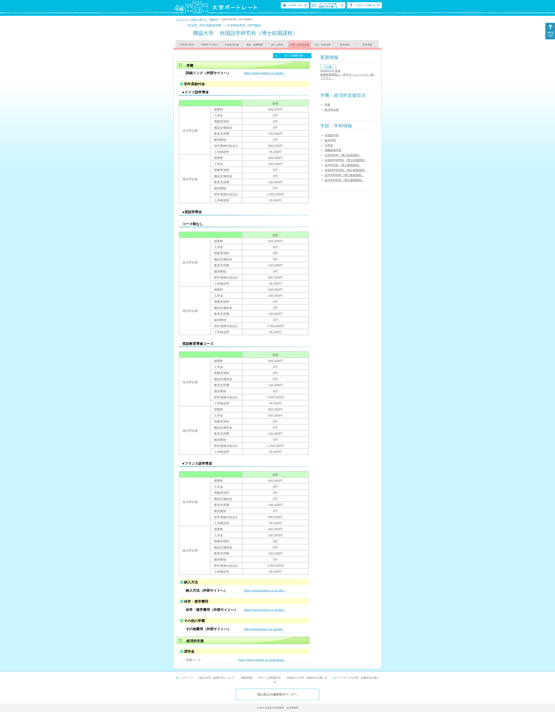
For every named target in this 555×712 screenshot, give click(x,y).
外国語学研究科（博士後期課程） (346, 170)
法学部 (329, 145)
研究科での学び (209, 44)
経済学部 (330, 140)
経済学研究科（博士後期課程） (344, 180)
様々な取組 (277, 44)
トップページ (182, 19)
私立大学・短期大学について (217, 677)
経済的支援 (332, 109)
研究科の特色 (187, 44)
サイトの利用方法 (270, 677)
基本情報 (367, 44)
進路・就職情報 (254, 44)
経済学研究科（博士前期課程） (344, 175)
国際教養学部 (333, 150)
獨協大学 (214, 19)
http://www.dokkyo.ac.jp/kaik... (264, 629)
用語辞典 (247, 677)
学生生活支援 (232, 44)
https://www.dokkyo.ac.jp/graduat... (262, 660)
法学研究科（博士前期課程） (343, 155)
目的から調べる (198, 19)
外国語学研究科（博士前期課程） (346, 160)
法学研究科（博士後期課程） (343, 165)
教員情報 (344, 44)
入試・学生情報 (322, 44)
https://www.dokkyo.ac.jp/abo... (265, 73)
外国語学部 (332, 135)
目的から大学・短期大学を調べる (307, 677)
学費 (327, 104)
